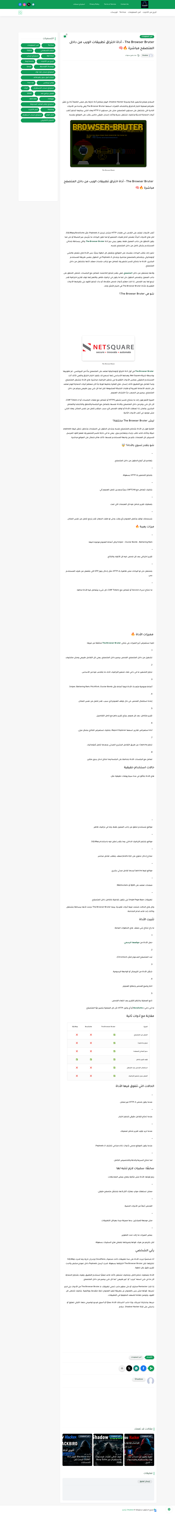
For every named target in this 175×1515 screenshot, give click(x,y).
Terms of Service (110, 4)
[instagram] (24, 4)
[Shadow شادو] (144, 4)
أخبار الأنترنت (33, 110)
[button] (143, 1368)
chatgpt (51, 99)
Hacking (51, 110)
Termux (122, 12)
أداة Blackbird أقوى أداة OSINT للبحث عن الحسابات (78, 1460)
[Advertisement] (87, 23)
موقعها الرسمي (132, 943)
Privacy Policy (94, 4)
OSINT (29, 94)
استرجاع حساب (32, 56)
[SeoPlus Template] (155, 1510)
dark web (33, 99)
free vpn (31, 83)
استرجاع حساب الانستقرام (44, 88)
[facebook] (20, 4)
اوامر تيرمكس (48, 83)
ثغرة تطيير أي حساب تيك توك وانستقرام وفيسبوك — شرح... (139, 1460)
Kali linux (50, 56)
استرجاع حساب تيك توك (44, 72)
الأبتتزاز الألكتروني (47, 120)
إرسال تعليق (145, 1481)
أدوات (26, 88)
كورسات (114, 12)
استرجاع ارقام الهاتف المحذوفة (42, 104)
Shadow (145, 55)
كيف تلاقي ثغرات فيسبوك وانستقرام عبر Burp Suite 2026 (108, 1460)
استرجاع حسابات (79, 4)
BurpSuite (138, 1008)
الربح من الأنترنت (150, 12)
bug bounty (29, 61)
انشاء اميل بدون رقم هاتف (43, 77)
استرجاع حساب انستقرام (32, 115)
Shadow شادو (128, 1510)
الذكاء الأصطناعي (47, 51)
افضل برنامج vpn (47, 94)
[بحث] (20, 12)
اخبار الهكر (50, 115)
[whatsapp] (33, 4)
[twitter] (28, 4)
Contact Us (125, 4)
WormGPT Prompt (47, 67)
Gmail (29, 67)
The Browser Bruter (95, 242)
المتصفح (128, 273)
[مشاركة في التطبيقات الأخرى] (122, 1368)
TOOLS (29, 51)
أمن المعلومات (134, 12)
